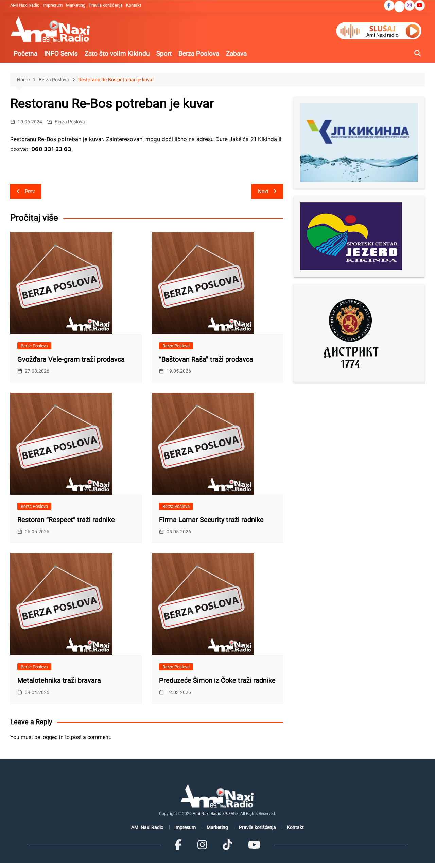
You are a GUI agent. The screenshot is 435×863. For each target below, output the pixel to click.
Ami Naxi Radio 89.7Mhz (215, 813)
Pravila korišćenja (106, 5)
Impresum (53, 5)
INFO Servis (61, 53)
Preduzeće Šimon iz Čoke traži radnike (217, 680)
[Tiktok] (227, 845)
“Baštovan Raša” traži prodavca (206, 359)
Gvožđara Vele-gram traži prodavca (71, 359)
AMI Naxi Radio (24, 5)
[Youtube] (253, 845)
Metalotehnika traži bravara (59, 680)
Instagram (409, 5)
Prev (30, 191)
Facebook (389, 5)
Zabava (236, 53)
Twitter (399, 7)
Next (263, 191)
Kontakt (133, 5)
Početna (25, 53)
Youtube (420, 5)
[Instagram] (202, 845)
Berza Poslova (198, 53)
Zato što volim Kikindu (117, 53)
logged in (52, 737)
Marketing (75, 5)
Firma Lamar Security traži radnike (211, 520)
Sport (164, 53)
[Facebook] (178, 845)
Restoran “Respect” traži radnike (66, 520)
